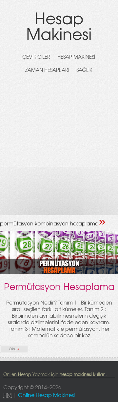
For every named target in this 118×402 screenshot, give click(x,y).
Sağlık (84, 70)
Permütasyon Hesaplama (59, 286)
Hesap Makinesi (59, 25)
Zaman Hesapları (47, 70)
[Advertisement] (59, 150)
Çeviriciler (36, 56)
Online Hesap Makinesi (46, 395)
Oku (14, 348)
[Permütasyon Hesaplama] (59, 273)
